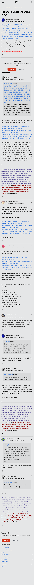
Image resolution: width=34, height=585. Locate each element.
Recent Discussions (6, 550)
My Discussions (5, 557)
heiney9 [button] (8, 77)
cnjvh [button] (7, 245)
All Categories (5, 547)
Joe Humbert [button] (9, 201)
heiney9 (6, 445)
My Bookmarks (17, 554)
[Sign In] (31, 2)
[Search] (28, 2)
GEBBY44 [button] (8, 315)
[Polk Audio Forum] (17, 2)
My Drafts (17, 559)
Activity (3, 552)
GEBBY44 (7, 341)
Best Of (3, 566)
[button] (32, 13)
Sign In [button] (12, 69)
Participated (4, 561)
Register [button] (21, 69)
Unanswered (17, 564)
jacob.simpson (8, 83)
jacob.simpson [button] (9, 19)
